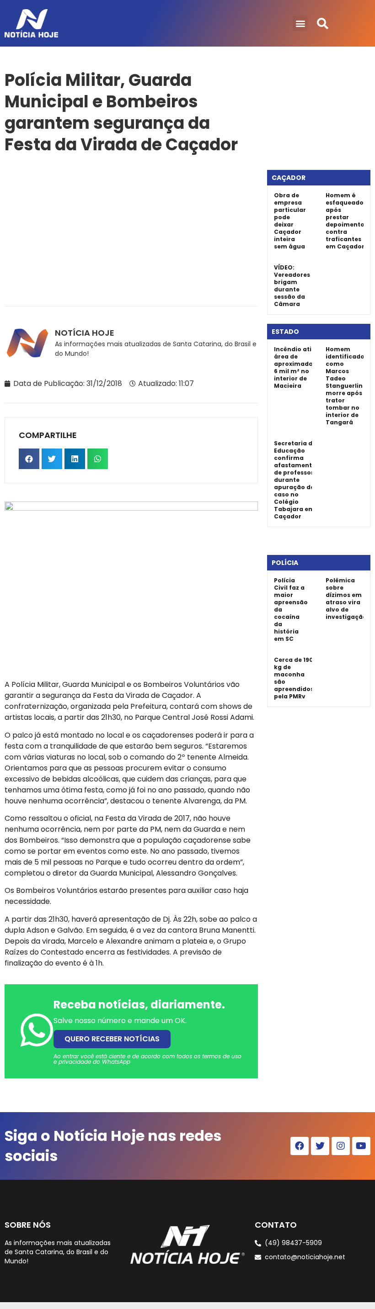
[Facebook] (299, 1146)
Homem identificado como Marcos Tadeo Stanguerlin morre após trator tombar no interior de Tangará (345, 385)
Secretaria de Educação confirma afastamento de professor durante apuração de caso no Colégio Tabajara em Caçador (295, 479)
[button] (300, 23)
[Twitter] (320, 1146)
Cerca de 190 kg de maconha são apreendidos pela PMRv (294, 678)
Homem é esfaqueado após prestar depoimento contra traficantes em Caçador (345, 220)
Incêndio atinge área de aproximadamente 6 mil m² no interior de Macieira (303, 367)
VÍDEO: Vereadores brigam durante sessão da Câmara (292, 286)
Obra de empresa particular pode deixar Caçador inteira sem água (290, 220)
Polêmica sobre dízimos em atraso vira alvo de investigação (346, 598)
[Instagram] (341, 1146)
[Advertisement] (131, 228)
